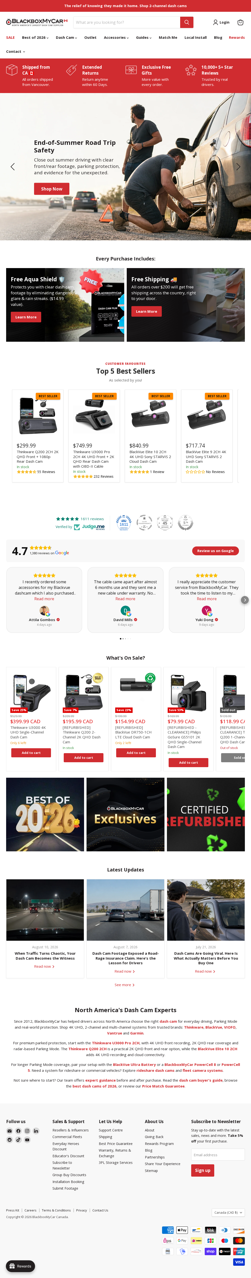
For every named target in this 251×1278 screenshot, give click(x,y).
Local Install (196, 37)
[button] (27, 472)
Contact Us (100, 1210)
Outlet (90, 37)
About (149, 1130)
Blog (218, 37)
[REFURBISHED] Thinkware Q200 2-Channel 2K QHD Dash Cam (81, 734)
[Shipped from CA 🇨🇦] (36, 75)
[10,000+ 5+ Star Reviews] (215, 75)
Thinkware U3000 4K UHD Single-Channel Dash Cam (28, 732)
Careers (31, 1210)
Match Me (168, 37)
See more (123, 984)
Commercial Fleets (67, 1136)
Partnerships (155, 1157)
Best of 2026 (34, 37)
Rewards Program (159, 1143)
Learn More (53, 185)
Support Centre (111, 1130)
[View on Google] (44, 610)
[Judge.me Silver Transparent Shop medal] (144, 522)
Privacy (81, 1210)
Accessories (115, 37)
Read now (43, 966)
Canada (226, 1212)
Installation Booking (68, 1181)
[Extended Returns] (96, 75)
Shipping (105, 1136)
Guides (143, 37)
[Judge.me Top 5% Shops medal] (185, 522)
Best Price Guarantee (116, 1143)
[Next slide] (237, 167)
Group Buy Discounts (69, 1174)
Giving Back (154, 1136)
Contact (14, 51)
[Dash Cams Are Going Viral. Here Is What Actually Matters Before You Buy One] (206, 910)
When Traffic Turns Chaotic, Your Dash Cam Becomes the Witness (45, 956)
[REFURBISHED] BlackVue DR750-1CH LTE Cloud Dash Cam (133, 732)
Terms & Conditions (56, 1210)
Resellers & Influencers (70, 1130)
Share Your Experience (162, 1163)
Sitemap (151, 1170)
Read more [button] (44, 598)
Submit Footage (65, 1188)
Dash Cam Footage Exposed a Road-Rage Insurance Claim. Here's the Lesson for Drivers (125, 958)
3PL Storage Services (116, 1162)
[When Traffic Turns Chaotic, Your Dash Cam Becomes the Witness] (45, 910)
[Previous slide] (13, 167)
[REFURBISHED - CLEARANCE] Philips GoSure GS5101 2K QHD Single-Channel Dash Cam (184, 737)
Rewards (237, 37)
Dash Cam (65, 37)
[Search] (186, 22)
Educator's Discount (68, 1156)
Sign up (202, 1170)
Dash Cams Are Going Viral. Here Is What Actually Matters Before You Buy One (206, 958)
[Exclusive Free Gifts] (155, 75)
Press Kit (12, 1210)
